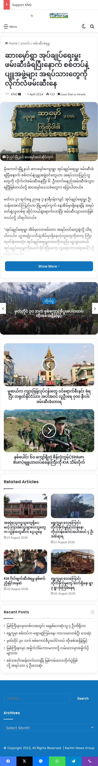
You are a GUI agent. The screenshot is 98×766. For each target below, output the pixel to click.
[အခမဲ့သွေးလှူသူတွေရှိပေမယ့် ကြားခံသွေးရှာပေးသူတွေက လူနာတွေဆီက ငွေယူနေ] (25, 506)
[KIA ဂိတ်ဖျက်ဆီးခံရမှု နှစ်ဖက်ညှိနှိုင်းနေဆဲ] (25, 561)
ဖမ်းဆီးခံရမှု (41, 43)
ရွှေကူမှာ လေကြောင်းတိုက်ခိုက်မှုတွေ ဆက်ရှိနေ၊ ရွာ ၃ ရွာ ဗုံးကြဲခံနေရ (72, 583)
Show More (48, 266)
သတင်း (25, 43)
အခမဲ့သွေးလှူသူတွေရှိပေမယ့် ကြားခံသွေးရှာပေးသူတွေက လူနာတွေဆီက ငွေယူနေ (25, 527)
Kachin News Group (79, 748)
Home (13, 43)
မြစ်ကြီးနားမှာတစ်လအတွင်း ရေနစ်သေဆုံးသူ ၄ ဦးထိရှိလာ (46, 626)
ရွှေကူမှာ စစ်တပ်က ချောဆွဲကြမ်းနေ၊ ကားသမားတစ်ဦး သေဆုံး (49, 633)
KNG (14, 94)
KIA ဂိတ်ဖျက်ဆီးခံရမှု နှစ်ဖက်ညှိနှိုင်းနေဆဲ (24, 580)
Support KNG (22, 5)
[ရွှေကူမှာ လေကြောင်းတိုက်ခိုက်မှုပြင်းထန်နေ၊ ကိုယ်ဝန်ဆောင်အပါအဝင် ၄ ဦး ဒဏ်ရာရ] (72, 506)
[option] (49, 308)
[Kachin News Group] (49, 15)
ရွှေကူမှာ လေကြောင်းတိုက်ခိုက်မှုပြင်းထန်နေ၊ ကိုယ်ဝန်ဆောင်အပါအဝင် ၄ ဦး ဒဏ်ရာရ (72, 529)
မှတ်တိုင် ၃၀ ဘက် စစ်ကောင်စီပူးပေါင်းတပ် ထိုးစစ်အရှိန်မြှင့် (47, 641)
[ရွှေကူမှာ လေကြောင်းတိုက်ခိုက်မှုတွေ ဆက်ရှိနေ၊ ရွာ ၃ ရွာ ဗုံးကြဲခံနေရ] (72, 561)
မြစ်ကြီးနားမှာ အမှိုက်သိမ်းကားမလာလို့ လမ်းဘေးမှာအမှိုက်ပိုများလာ (49, 313)
